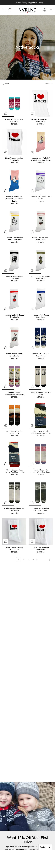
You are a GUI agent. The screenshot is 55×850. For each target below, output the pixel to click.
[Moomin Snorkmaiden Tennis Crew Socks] (14, 222)
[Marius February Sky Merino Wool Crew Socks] (41, 454)
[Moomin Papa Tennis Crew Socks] (41, 299)
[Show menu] (4, 10)
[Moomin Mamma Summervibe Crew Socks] (14, 376)
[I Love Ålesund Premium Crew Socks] (41, 103)
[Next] (45, 559)
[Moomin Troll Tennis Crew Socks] (41, 181)
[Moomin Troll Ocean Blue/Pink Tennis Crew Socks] (14, 181)
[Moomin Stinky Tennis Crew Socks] (14, 260)
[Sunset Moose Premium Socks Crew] (14, 415)
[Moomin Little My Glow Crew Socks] (41, 338)
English (43, 847)
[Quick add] (5, 113)
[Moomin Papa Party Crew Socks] (41, 376)
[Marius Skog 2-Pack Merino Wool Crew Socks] (41, 415)
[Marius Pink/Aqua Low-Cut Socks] (14, 103)
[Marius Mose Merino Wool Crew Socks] (41, 493)
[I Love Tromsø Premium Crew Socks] (14, 142)
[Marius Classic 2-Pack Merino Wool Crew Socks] (14, 454)
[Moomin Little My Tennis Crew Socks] (14, 299)
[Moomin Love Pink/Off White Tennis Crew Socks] (41, 142)
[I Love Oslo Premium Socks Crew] (41, 531)
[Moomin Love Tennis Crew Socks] (14, 338)
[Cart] (51, 10)
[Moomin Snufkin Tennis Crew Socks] (41, 260)
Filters (7, 83)
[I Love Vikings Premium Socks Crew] (14, 531)
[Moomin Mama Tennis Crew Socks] (41, 222)
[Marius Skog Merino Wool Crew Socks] (14, 493)
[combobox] (45, 847)
